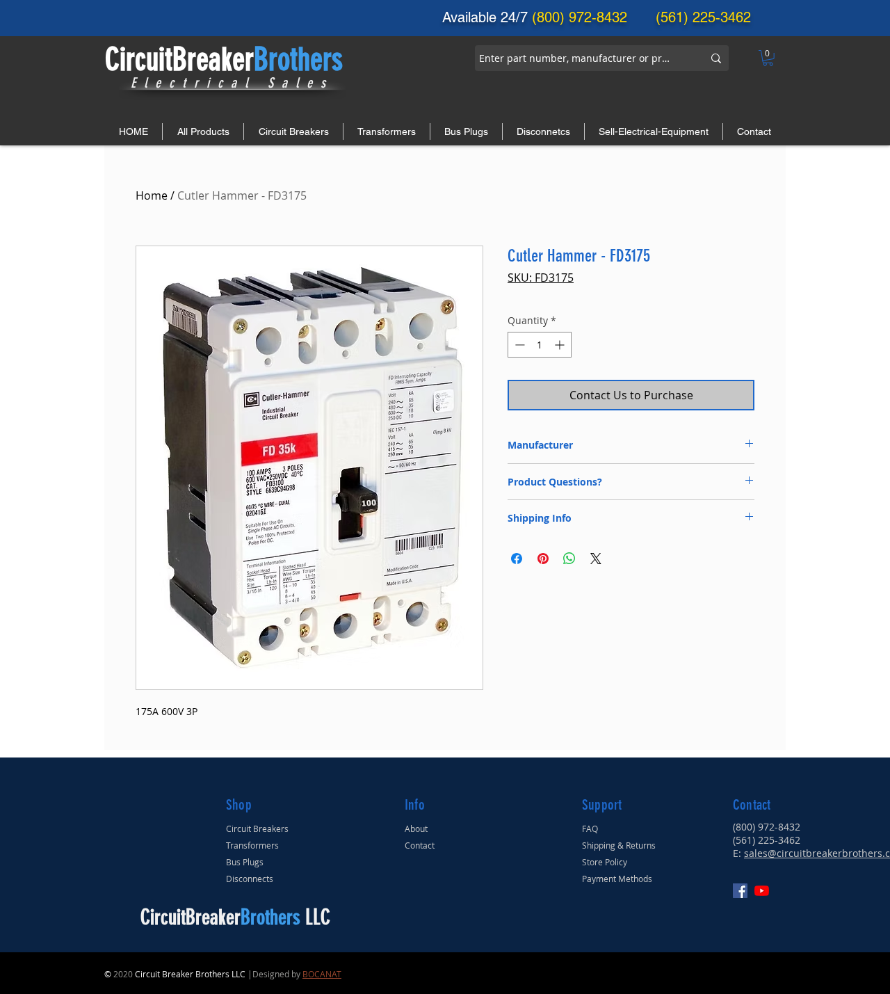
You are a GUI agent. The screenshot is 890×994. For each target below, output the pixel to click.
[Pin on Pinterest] (543, 558)
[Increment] (560, 344)
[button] (768, 58)
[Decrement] (518, 344)
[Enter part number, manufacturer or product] (716, 58)
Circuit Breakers (257, 828)
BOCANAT (321, 973)
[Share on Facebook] (516, 558)
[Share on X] (596, 558)
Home (152, 195)
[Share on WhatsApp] (569, 558)
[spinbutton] (539, 344)
